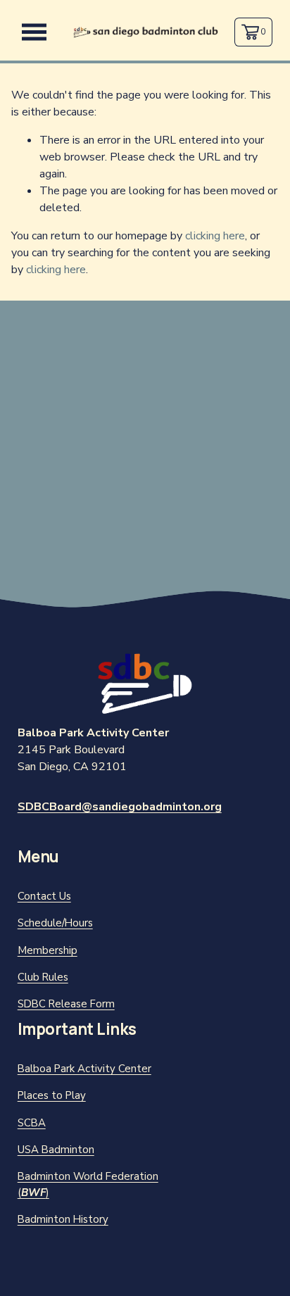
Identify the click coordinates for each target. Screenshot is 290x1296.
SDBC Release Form (66, 1004)
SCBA (32, 1123)
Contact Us (44, 896)
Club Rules (43, 977)
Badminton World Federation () (88, 1184)
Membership (47, 950)
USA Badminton (56, 1150)
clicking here (215, 236)
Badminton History (63, 1219)
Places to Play (52, 1095)
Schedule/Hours (55, 923)
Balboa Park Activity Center (84, 1069)
